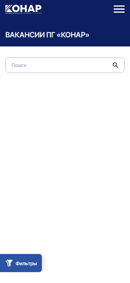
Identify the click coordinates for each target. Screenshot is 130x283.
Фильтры (26, 263)
